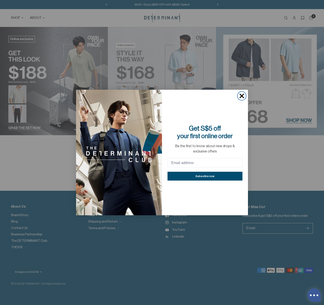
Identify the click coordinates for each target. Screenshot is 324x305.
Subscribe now (205, 176)
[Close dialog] (241, 96)
